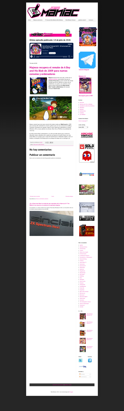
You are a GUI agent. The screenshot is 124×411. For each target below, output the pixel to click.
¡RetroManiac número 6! (90, 331)
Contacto (91, 20)
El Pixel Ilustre (83, 253)
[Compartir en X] (49, 142)
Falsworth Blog (83, 259)
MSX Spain (82, 274)
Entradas (82, 374)
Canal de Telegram (84, 69)
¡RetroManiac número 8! (90, 347)
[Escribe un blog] (47, 142)
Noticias (42, 144)
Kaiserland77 (83, 265)
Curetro (81, 250)
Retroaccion (82, 293)
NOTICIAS (82, 102)
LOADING (82, 112)
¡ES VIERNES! (82, 114)
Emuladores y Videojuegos (86, 257)
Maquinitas (82, 267)
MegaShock (82, 271)
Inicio (29, 20)
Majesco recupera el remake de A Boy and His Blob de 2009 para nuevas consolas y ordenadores (50, 71)
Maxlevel (82, 269)
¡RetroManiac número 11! (90, 314)
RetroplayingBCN (83, 296)
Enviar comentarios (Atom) (42, 198)
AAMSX (81, 245)
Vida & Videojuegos (84, 303)
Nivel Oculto (82, 281)
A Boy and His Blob (37, 144)
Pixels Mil (82, 288)
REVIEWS (82, 109)
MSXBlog (82, 276)
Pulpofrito (82, 289)
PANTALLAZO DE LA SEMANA (86, 104)
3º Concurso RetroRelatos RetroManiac (54, 20)
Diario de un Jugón (84, 252)
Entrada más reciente (35, 196)
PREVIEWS (82, 107)
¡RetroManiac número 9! (90, 339)
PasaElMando (83, 286)
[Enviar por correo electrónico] (46, 142)
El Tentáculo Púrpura (84, 255)
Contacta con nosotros (58, 384)
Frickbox (82, 260)
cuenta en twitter (53, 79)
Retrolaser (82, 295)
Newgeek (82, 279)
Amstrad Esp (82, 248)
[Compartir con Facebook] (51, 142)
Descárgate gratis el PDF (86, 95)
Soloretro (82, 300)
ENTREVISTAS (83, 111)
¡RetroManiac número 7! (90, 322)
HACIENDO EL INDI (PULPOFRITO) (87, 106)
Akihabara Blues (83, 247)
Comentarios (83, 376)
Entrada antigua (69, 196)
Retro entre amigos (84, 291)
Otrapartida (82, 284)
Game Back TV (83, 262)
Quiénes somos (67, 384)
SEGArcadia (82, 298)
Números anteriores (37, 20)
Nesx (81, 277)
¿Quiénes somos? (82, 20)
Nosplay (82, 283)
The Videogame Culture (85, 301)
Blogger (71, 392)
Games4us (82, 264)
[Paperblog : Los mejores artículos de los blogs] (82, 367)
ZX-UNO (81, 306)
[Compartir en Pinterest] (52, 142)
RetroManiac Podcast (70, 20)
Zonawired (82, 305)
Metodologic (82, 272)
